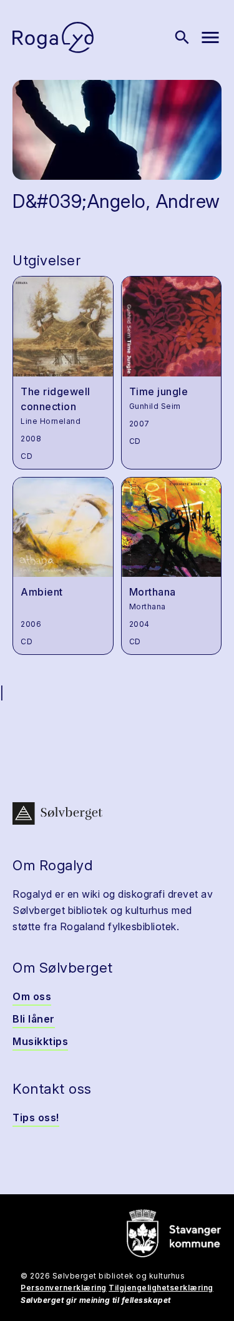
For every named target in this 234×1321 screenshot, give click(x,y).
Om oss (31, 996)
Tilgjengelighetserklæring (161, 1287)
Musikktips (40, 1041)
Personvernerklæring (64, 1287)
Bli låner (33, 1019)
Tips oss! (35, 1117)
